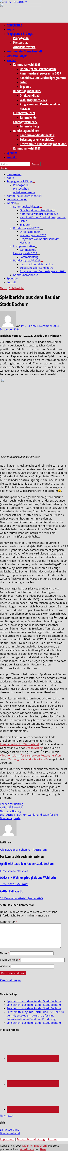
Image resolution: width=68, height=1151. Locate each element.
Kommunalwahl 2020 (26, 148)
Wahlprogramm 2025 (33, 100)
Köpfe (10, 29)
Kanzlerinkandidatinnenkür (37, 135)
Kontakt (12, 157)
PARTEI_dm (28, 326)
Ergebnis (25, 86)
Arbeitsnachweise (24, 47)
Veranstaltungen (17, 55)
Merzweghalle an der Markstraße (28, 759)
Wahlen (11, 60)
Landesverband (9, 1129)
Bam (43, 1149)
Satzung (52, 1139)
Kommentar (8, 922)
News (3, 288)
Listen (23, 82)
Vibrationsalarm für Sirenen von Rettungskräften (30, 755)
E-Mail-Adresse (10, 960)
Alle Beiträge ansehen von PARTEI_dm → (25, 849)
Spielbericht (16, 288)
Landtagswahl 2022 (25, 122)
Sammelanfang (29, 126)
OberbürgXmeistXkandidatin (38, 69)
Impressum (7, 1139)
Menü (4, 167)
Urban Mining (34, 748)
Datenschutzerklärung (31, 1139)
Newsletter (7, 1115)
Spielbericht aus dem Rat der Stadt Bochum (27, 864)
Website (5, 966)
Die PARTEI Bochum (34, 1145)
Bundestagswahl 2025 (27, 91)
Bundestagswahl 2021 (27, 130)
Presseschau (20, 42)
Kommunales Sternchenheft (24, 51)
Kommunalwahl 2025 (26, 64)
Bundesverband (10, 1133)
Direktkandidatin (30, 95)
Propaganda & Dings (20, 33)
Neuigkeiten (14, 25)
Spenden (12, 153)
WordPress (27, 1149)
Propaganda (21, 38)
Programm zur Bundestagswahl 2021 (43, 144)
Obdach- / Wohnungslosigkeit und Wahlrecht (28, 877)
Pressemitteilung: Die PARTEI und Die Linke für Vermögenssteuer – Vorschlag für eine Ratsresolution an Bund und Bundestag (35, 1015)
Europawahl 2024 (24, 113)
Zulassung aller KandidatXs (37, 139)
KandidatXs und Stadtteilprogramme (43, 78)
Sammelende (28, 117)
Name (5, 953)
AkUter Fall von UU (11, 891)
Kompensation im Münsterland (19, 744)
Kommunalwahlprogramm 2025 (40, 73)
